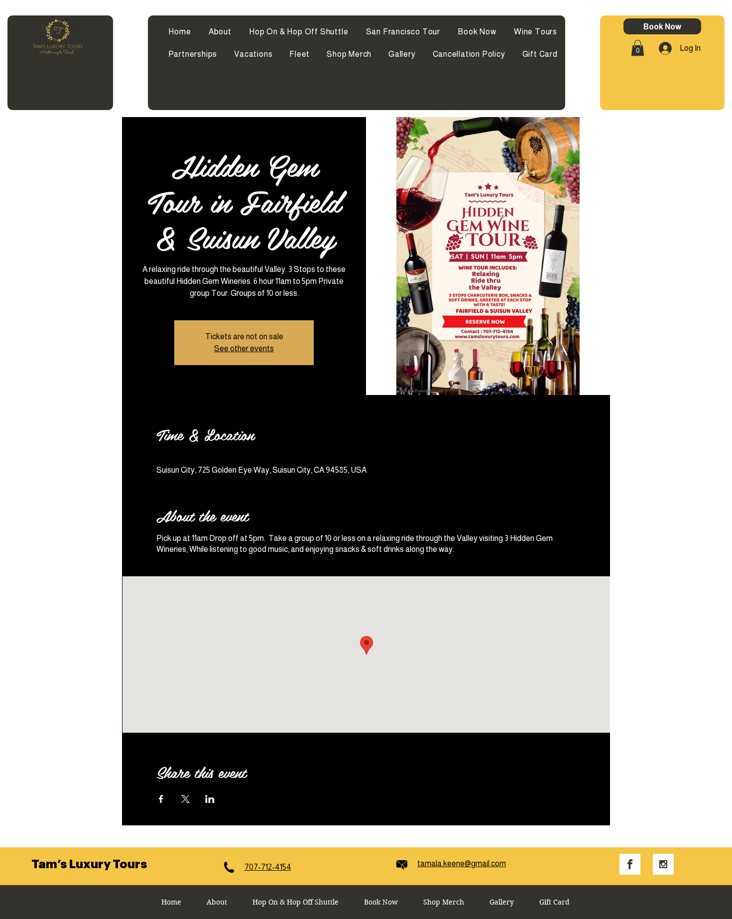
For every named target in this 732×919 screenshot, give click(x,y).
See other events (244, 348)
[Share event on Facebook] (161, 799)
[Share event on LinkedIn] (210, 799)
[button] (637, 48)
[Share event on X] (185, 799)
